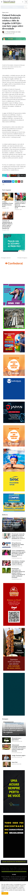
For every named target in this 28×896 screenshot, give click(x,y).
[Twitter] (13, 181)
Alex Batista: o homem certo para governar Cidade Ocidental (18, 562)
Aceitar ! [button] (5, 893)
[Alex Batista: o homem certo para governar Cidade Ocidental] (6, 563)
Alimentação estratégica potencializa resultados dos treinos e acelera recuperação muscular (19, 748)
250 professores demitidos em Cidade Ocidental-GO (18, 544)
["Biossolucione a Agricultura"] (6, 740)
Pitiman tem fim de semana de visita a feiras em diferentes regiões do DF (20, 204)
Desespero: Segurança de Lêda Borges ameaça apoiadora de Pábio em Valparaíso (13, 523)
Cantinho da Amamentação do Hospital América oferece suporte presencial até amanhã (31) (7, 224)
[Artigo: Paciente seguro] (6, 757)
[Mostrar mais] (3, 184)
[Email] (22, 181)
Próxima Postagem (22, 257)
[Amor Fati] (6, 764)
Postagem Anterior (6, 257)
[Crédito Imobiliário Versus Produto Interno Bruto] (7, 197)
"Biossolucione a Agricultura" (16, 738)
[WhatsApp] (16, 181)
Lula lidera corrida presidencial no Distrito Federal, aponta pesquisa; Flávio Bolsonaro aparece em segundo (13, 728)
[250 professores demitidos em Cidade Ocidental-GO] (6, 545)
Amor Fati (14, 762)
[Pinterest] (19, 181)
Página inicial (5, 12)
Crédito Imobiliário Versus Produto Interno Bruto (7, 204)
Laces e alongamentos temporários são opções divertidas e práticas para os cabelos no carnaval (18, 553)
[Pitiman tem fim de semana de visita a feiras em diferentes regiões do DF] (20, 197)
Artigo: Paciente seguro (18, 755)
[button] (1, 2)
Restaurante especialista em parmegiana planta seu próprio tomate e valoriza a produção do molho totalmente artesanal (18, 573)
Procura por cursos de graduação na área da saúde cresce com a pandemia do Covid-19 (18, 536)
